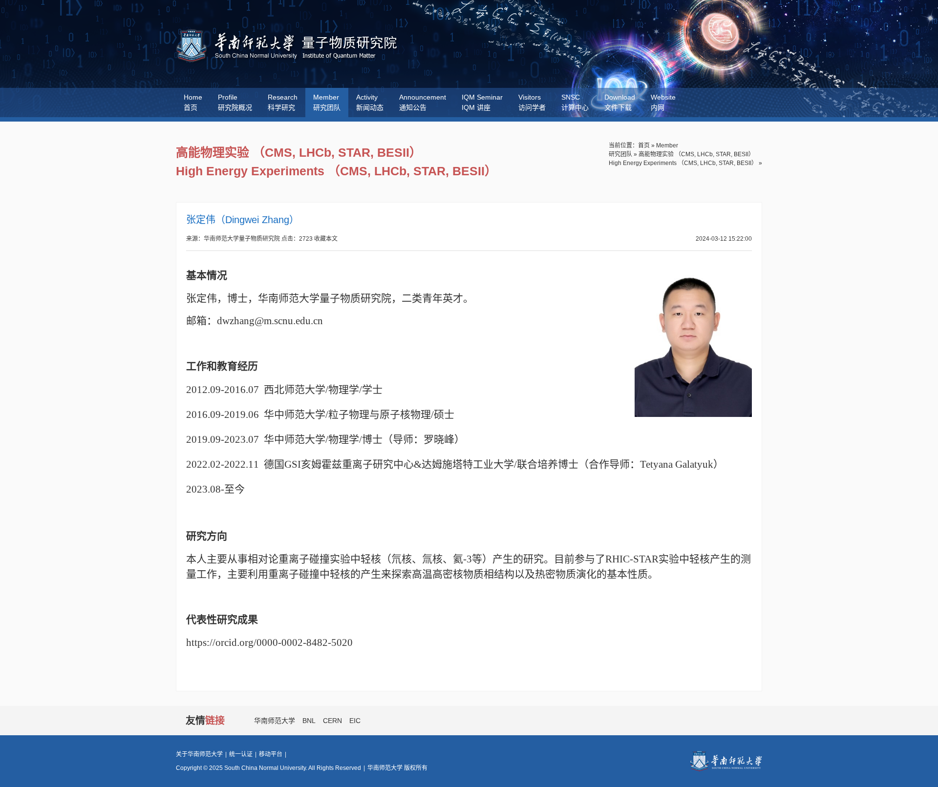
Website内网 (663, 102)
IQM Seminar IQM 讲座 (482, 102)
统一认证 (241, 754)
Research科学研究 (283, 102)
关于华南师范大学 (199, 754)
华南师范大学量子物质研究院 (289, 46)
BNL (309, 721)
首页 (644, 145)
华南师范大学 (274, 721)
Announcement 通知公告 (422, 102)
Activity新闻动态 (370, 102)
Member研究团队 (327, 102)
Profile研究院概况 (235, 102)
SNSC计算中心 (575, 102)
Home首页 (193, 102)
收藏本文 (326, 238)
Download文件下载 (619, 102)
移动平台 (270, 754)
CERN (332, 721)
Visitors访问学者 (532, 102)
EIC (355, 721)
